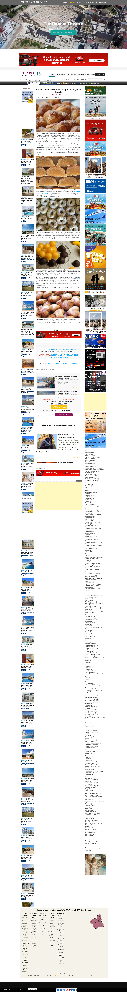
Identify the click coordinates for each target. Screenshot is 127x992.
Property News (66, 79)
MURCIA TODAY (65, 2)
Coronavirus (52, 975)
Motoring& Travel (50, 79)
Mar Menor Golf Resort (25, 944)
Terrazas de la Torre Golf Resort (25, 968)
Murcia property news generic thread (84, 975)
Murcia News (24, 79)
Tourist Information (89, 2)
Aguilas (33, 917)
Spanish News (76, 79)
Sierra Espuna (34, 945)
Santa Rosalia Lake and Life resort (25, 963)
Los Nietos (24, 940)
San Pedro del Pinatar (25, 959)
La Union (25, 936)
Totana (33, 946)
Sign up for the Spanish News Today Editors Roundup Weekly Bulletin (61, 349)
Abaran (51, 919)
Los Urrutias (25, 942)
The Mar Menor (24, 914)
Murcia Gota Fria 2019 (70, 975)
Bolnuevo (34, 923)
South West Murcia (33, 914)
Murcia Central (52, 914)
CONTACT (26, 68)
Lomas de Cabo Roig (60, 964)
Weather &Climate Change (33, 79)
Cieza (42, 927)
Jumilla (71, 74)
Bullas (42, 919)
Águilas (58, 74)
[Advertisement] (58, 496)
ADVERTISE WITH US (33, 68)
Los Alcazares (25, 937)
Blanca (51, 923)
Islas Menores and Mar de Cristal (25, 923)
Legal (113, 988)
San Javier (92, 74)
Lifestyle (56, 79)
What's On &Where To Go (41, 79)
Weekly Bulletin (95, 975)
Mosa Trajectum (51, 939)
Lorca (75, 74)
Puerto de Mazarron (33, 939)
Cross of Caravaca (43, 289)
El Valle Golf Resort (52, 927)
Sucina (51, 946)
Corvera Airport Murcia (60, 975)
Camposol (33, 925)
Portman (25, 953)
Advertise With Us (122, 988)
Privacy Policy (108, 988)
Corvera (52, 925)
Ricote (51, 945)
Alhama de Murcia (65, 74)
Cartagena (72, 2)
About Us (116, 988)
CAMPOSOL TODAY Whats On (35, 975)
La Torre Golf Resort (25, 933)
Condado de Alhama (34, 927)
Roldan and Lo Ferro (25, 955)
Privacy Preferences (32, 989)
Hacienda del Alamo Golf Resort (34, 933)
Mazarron (33, 937)
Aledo (33, 919)
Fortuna (43, 928)
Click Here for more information (63, 33)
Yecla (43, 934)
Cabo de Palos (25, 917)
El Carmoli (24, 920)
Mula (43, 933)
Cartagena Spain (45, 975)
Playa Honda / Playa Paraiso (25, 950)
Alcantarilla (51, 920)
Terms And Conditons (100, 988)
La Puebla (25, 931)
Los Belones (25, 939)
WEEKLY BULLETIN (42, 68)
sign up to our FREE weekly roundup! (62, 363)
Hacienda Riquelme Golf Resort (51, 931)
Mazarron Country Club (60, 945)
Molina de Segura (51, 936)
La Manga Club (24, 926)
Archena (52, 922)
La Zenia (61, 961)
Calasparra (42, 920)
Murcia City (52, 940)
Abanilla (52, 917)
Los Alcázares (80, 74)
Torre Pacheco (24, 971)
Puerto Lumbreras (33, 942)
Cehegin (43, 925)
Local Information (100, 2)
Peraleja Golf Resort (52, 942)
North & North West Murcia (42, 915)
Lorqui (51, 934)
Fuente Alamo (34, 929)
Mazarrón (87, 74)
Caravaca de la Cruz (42, 923)
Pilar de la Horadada (24, 947)
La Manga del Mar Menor (25, 928)
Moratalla (42, 931)
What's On (79, 2)
